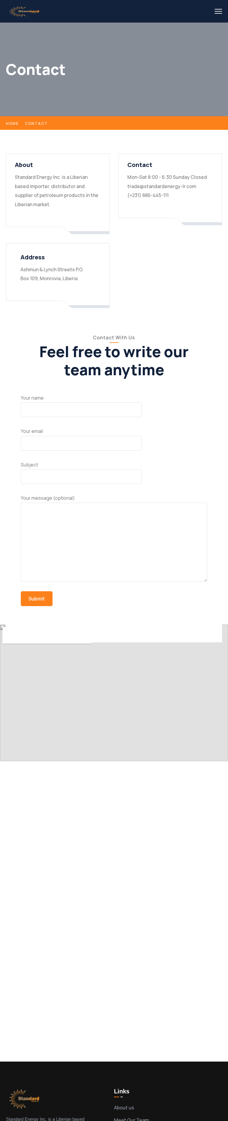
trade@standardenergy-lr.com (161, 186)
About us (124, 1107)
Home (12, 123)
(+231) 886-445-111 (148, 195)
